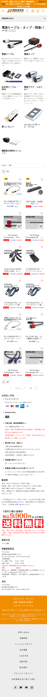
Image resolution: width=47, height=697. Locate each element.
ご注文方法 (23, 656)
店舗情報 (23, 638)
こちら (13, 463)
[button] (27, 10)
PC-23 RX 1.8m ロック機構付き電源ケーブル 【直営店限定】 (34, 337)
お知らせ (14, 572)
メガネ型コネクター (13, 61)
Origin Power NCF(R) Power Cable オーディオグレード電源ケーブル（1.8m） (12, 270)
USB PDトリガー (8, 63)
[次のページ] (36, 388)
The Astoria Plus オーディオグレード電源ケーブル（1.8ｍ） (34, 304)
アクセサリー (38, 61)
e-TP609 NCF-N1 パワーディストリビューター (34, 270)
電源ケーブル (6, 94)
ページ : (18, 388)
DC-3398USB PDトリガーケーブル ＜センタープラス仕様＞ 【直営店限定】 (12, 202)
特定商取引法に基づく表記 (23, 679)
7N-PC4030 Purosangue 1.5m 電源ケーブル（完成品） (12, 371)
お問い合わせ (23, 632)
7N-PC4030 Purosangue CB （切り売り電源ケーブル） (34, 371)
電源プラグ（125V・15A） (33, 94)
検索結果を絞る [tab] (8, 18)
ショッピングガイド (23, 644)
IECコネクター (7, 58)
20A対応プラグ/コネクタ (33, 96)
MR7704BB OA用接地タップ (34, 203)
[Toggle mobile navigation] (2, 11)
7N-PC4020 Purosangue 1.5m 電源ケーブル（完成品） (12, 236)
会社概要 (23, 650)
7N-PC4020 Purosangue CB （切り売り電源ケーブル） (34, 236)
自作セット (10, 98)
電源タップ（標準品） (32, 58)
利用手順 (23, 661)
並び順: (4, 165)
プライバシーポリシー (23, 673)
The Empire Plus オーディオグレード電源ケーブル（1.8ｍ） (12, 304)
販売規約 (23, 667)
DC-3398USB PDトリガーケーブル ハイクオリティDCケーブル (12, 337)
